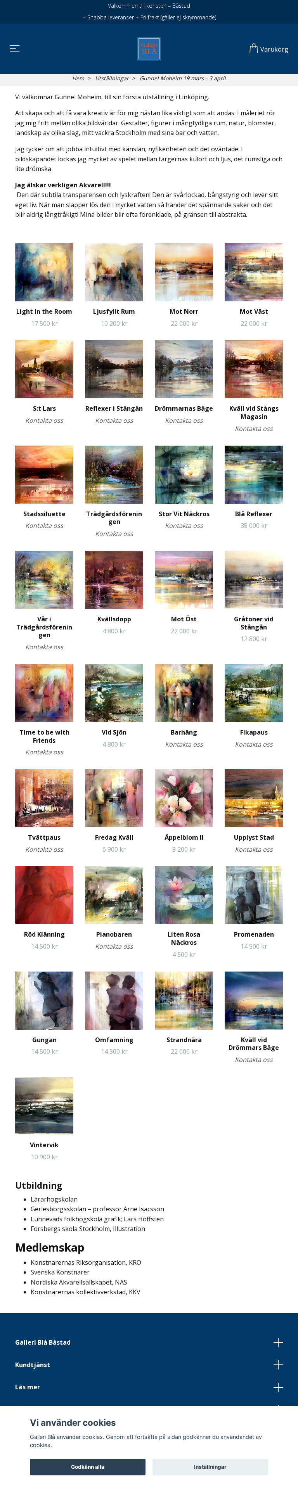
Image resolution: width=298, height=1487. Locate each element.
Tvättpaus (44, 837)
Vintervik (44, 1145)
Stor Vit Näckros (184, 514)
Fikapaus (254, 732)
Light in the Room (44, 311)
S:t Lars (44, 408)
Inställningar (210, 1467)
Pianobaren (114, 934)
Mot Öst (184, 619)
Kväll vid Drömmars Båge (254, 1044)
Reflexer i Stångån (114, 408)
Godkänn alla (87, 1467)
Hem (78, 78)
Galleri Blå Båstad (43, 1342)
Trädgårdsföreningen (114, 518)
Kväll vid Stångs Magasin (254, 412)
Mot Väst (254, 311)
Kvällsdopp (114, 619)
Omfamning (114, 1040)
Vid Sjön (114, 732)
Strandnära (184, 1040)
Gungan (44, 1040)
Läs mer (27, 1387)
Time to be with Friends (44, 736)
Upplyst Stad (254, 837)
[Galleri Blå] (148, 49)
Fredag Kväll (114, 837)
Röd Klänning (44, 934)
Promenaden (254, 934)
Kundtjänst (32, 1365)
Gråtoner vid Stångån (254, 623)
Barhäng (184, 732)
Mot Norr (184, 311)
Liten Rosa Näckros (184, 938)
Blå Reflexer (253, 514)
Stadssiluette (44, 514)
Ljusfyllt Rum (114, 311)
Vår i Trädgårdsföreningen (44, 627)
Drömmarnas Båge (184, 408)
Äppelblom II (184, 837)
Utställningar (112, 78)
